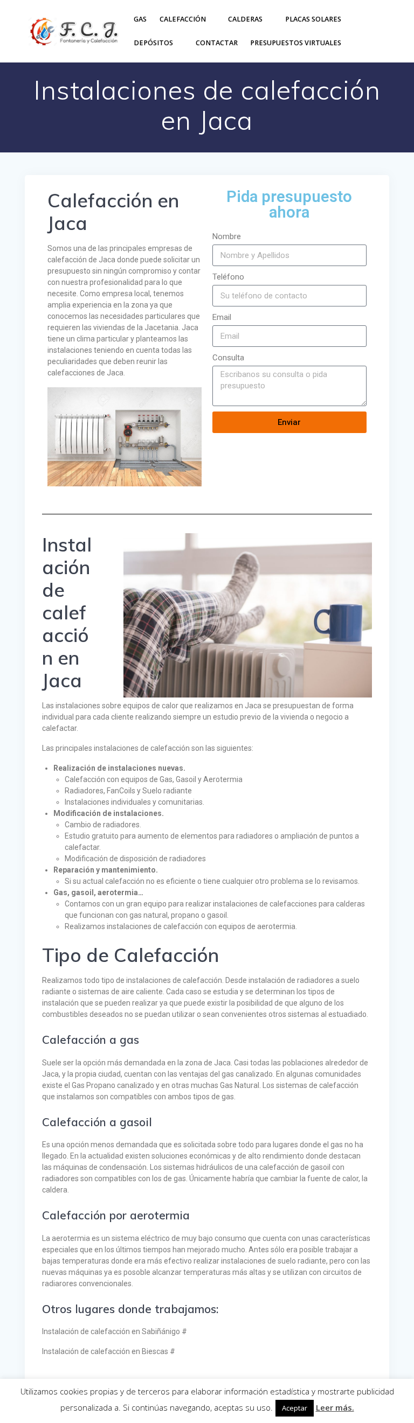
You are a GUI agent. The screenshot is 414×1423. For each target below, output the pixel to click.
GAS (140, 19)
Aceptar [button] (294, 1408)
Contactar (217, 42)
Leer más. (335, 1407)
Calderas (245, 19)
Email (221, 317)
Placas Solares (313, 19)
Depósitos (153, 42)
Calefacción (183, 19)
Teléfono (228, 277)
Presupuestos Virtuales (295, 42)
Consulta (228, 357)
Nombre (226, 236)
